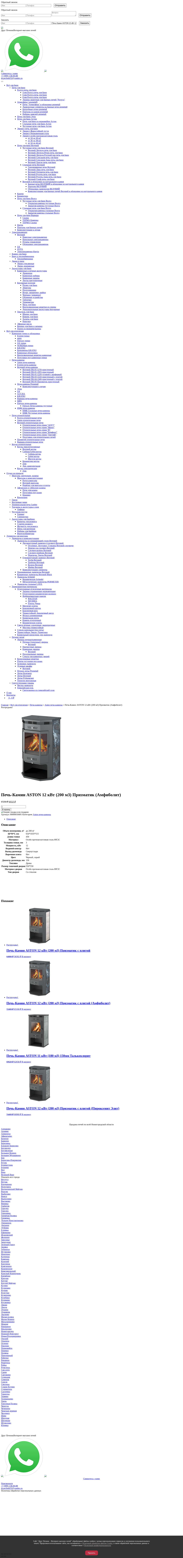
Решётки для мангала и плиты (36, 485)
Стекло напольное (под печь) (30, 630)
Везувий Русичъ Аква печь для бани (44, 177)
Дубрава (5, 1228)
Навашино (6, 1326)
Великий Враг (7, 1175)
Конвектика (22, 196)
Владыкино (6, 1184)
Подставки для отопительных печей (39, 437)
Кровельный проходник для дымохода (34, 635)
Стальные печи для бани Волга (37, 208)
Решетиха (5, 1363)
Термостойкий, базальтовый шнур (38, 613)
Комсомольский (8, 1271)
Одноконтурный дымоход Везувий (39, 558)
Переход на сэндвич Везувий (41, 548)
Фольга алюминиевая (32, 615)
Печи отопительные (21, 415)
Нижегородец (7, 1331)
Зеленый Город (8, 1244)
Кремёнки (5, 1276)
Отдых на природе (14, 473)
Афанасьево (6, 1136)
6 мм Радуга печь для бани (35, 95)
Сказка (26, 218)
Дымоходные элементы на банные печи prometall (45, 107)
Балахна (4, 1138)
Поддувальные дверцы (33, 654)
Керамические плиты (32, 623)
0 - (11, 698)
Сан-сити (5, 1370)
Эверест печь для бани (27, 128)
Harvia (20, 225)
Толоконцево (7, 1399)
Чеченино (5, 1408)
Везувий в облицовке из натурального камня (43, 182)
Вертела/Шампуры (25, 533)
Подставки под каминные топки (32, 357)
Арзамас (5, 1131)
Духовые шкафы (24, 666)
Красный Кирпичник (11, 1273)
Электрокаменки (19, 232)
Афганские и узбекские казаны (31, 488)
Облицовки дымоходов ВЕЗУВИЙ (44, 189)
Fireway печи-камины (27, 403)
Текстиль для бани (25, 312)
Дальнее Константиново (12, 1220)
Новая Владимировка (11, 1336)
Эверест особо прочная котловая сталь (40, 136)
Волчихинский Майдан (12, 1189)
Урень (4, 1401)
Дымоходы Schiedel (26, 577)
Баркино (5, 1141)
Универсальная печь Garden (24, 504)
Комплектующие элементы (35, 570)
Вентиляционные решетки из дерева (39, 307)
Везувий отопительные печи (30, 423)
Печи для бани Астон (27, 119)
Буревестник (7, 1165)
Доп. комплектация (31, 466)
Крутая (4, 1281)
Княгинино (6, 1266)
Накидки (27, 321)
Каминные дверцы (31, 649)
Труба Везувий (35, 560)
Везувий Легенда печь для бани (42, 150)
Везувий (21, 235)
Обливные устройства (33, 297)
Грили (14, 500)
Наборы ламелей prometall (34, 114)
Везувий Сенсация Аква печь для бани (46, 160)
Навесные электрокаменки (35, 237)
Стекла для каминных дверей (36, 656)
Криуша (4, 1278)
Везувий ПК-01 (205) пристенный (38, 372)
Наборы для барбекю (26, 531)
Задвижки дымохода (26, 664)
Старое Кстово (8, 1387)
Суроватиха (6, 1389)
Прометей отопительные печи (31, 439)
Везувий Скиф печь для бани (41, 179)
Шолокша (5, 1420)
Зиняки (4, 1247)
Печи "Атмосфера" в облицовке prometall (41, 104)
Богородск (6, 1148)
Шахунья (5, 1418)
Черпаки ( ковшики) (32, 295)
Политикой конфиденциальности (97, 1545)
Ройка (4, 1365)
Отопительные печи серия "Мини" (39, 427)
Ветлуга (4, 1179)
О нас (9, 692)
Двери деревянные (25, 266)
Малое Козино (7, 1319)
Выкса (4, 1196)
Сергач (4, 1382)
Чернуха (5, 1406)
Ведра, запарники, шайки (34, 292)
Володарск (6, 1187)
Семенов (5, 1379)
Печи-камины (18, 360)
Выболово (5, 1194)
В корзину (6, 810)
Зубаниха (5, 1249)
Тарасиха (5, 1394)
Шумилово (6, 1423)
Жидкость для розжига (27, 526)
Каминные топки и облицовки (26, 333)
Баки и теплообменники (23, 256)
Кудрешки (5, 1288)
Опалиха (5, 1341)
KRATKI (21, 348)
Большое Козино (8, 1153)
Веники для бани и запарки (29, 326)
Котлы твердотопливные (28, 447)
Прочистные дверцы (32, 647)
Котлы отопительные (21, 444)
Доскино (5, 1225)
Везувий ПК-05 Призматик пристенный (41, 382)
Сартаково (6, 1375)
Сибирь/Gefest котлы (32, 451)
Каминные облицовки (27, 353)
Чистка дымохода (25, 685)
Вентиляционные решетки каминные (34, 355)
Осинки (4, 1343)
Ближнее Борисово (9, 1146)
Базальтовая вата (30, 611)
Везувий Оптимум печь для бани (43, 172)
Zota (24, 464)
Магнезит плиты (30, 606)
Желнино (5, 1237)
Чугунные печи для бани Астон (37, 126)
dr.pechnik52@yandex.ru (12, 78)
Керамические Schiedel (33, 579)
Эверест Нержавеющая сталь (36, 133)
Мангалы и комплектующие (30, 478)
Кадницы (5, 1257)
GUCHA (21, 394)
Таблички (27, 300)
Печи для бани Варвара (28, 215)
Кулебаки (5, 1297)
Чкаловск (5, 1413)
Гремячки (5, 1218)
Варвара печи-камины (27, 398)
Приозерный (7, 1355)
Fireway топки (23, 341)
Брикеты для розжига (27, 521)
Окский (4, 1338)
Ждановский (7, 1235)
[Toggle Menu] (2, 81)
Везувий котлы (29, 449)
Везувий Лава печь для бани (41, 169)
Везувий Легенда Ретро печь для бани (45, 153)
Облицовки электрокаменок (35, 244)
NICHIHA (32, 601)
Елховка (5, 1230)
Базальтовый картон (32, 608)
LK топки (21, 343)
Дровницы (27, 273)
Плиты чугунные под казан (29, 661)
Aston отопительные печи (29, 420)
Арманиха (5, 1134)
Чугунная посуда (19, 512)
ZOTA (20, 249)
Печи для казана (30, 490)
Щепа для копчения (26, 529)
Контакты (10, 695)
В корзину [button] (26, 956)
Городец (5, 1208)
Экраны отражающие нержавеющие (39, 591)
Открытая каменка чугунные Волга (44, 203)
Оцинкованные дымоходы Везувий (33, 572)
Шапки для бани (30, 314)
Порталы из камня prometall (35, 112)
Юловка (4, 1425)
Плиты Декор (34, 603)
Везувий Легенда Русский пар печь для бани (48, 155)
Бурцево (5, 1167)
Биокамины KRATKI (26, 350)
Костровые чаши (19, 502)
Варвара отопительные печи (30, 442)
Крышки (26, 495)
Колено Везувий (35, 565)
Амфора (21, 509)
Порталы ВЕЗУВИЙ (37, 186)
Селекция (5, 1377)
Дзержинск (6, 1223)
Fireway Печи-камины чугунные (37, 406)
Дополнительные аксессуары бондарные (41, 309)
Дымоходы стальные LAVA (29, 584)
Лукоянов (5, 1312)
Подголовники (29, 290)
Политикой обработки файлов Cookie (97, 1543)
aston (19, 338)
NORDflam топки (25, 345)
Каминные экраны (31, 278)
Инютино (5, 1254)
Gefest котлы (33, 456)
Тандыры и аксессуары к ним (25, 507)
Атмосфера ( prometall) (27, 102)
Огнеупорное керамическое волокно (39, 594)
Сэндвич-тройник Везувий (40, 553)
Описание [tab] (11, 819)
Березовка (5, 1143)
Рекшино (5, 1360)
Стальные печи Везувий (34, 165)
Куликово (5, 1300)
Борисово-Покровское (11, 1160)
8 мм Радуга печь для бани (35, 97)
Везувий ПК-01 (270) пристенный (38, 370)
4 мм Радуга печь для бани (35, 92)
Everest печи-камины (26, 365)
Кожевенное (6, 1269)
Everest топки (23, 336)
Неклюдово (6, 1329)
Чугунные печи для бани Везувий (38, 148)
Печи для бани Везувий (28, 145)
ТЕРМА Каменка (30, 220)
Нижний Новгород (9, 1334)
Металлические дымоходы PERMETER (41, 582)
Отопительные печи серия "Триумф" (39, 435)
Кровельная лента (31, 618)
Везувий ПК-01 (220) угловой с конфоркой (42, 374)
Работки (5, 1358)
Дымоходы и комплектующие (25, 538)
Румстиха (5, 1367)
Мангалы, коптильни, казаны (25, 476)
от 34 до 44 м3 (34, 143)
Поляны (4, 1353)
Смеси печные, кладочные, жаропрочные (36, 625)
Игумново (5, 1252)
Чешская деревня (9, 1411)
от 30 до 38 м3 (34, 141)
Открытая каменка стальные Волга (44, 210)
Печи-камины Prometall (27, 384)
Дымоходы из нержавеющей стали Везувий (37, 541)
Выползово (6, 1199)
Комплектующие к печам (28, 230)
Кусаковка (5, 1302)
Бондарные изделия (26, 283)
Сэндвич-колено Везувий (39, 550)
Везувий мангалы (31, 483)
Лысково (5, 1314)
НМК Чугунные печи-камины (36, 413)
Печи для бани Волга (27, 198)
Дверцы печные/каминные (29, 639)
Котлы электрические (27, 468)
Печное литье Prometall (27, 671)
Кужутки (5, 1293)
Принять (91, 1553)
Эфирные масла (24, 324)
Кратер (20, 194)
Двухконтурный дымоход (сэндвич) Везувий (43, 543)
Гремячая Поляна (9, 1216)
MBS (19, 401)
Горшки (20, 514)
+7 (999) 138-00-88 (9, 76)
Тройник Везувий (36, 562)
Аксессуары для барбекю (23, 519)
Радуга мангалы (30, 480)
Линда (4, 1307)
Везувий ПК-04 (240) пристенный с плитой (42, 379)
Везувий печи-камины (27, 367)
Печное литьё (18, 637)
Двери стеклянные (25, 263)
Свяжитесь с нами (91, 1479)
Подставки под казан (32, 492)
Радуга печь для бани (27, 90)
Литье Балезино (24, 673)
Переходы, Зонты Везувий (40, 555)
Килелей (5, 1261)
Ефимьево (5, 1232)
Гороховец (6, 1213)
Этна (19, 389)
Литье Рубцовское (25, 678)
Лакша (4, 1305)
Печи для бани (18, 88)
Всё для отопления (15, 331)
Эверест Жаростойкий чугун (36, 131)
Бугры (4, 1163)
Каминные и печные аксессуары (32, 271)
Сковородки (22, 517)
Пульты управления (32, 242)
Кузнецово (6, 1295)
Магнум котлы (34, 459)
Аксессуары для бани (21, 268)
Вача (3, 1172)
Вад (3, 1170)
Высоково (5, 1201)
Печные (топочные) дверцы (35, 642)
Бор (2, 1158)
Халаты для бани (30, 319)
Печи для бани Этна (26, 116)
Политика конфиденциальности (91, 1481)
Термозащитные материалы (24, 586)
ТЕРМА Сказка (30, 222)
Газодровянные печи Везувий (41, 167)
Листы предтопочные (32, 280)
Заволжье (5, 1240)
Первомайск (6, 1348)
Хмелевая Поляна (9, 1404)
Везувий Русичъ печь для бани (42, 174)
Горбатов (5, 1206)
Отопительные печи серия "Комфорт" (40, 432)
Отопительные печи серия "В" (37, 430)
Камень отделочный (32, 620)
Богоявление (7, 1150)
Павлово (5, 1346)
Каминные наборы (31, 276)
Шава (3, 1416)
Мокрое (4, 1324)
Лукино (4, 1310)
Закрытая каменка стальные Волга (43, 213)
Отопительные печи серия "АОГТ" (39, 425)
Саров (4, 1372)
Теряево (4, 1396)
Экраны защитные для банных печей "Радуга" (44, 100)
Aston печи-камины (26, 362)
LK (18, 247)
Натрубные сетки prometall (35, 109)
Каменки (5, 1259)
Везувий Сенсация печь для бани (43, 157)
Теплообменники (25, 259)
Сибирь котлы (34, 454)
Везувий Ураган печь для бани (42, 162)
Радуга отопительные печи (29, 418)
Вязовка (4, 1203)
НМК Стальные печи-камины (36, 410)
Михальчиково (7, 1322)
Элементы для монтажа (17, 536)
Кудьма (4, 1290)
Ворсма (4, 1191)
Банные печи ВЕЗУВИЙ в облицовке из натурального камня (56, 184)
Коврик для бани (30, 316)
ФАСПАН (32, 598)
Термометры (28, 302)
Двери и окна (18, 261)
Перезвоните (7, 1483)
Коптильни (22, 497)
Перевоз (5, 1351)
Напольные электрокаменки (35, 239)
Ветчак (4, 1182)
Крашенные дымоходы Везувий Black (34, 574)
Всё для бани (12, 85)
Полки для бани (30, 285)
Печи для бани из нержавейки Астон (39, 121)
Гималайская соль (25, 688)
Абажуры (27, 288)
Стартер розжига (25, 524)
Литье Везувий (24, 676)
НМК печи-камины (26, 408)
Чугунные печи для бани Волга (37, 201)
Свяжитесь (9, 73)
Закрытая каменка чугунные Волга (44, 206)
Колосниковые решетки (28, 659)
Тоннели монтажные (26, 680)
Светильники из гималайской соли (39, 690)
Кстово (4, 1285)
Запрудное (6, 1242)
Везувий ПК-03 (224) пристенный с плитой (42, 377)
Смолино (5, 1384)
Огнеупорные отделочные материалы (34, 589)
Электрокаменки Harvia (28, 251)
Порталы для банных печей (29, 227)
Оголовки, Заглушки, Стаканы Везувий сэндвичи (51, 545)
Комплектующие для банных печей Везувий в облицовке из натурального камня (65, 191)
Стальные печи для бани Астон (37, 124)
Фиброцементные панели (34, 596)
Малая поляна (7, 1317)
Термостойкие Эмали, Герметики (32, 632)
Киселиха (5, 1264)
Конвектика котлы (31, 461)
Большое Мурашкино (11, 1155)
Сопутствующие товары (23, 683)
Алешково (5, 1129)
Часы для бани (29, 304)
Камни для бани (19, 254)
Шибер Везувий (35, 567)
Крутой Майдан (8, 1283)
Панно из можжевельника (29, 329)
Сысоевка (5, 1391)
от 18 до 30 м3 (34, 138)
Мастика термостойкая (33, 627)
